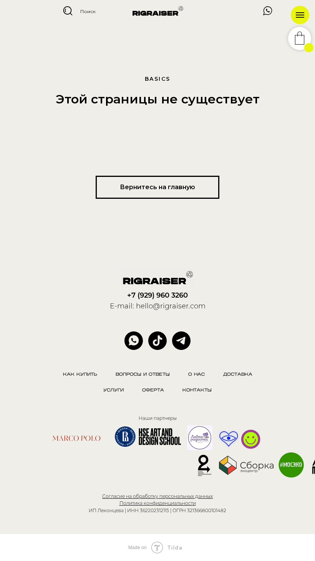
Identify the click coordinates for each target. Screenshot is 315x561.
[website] (157, 340)
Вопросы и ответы (143, 375)
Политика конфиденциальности (157, 503)
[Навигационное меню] (300, 15)
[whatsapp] (133, 340)
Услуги (113, 390)
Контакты (197, 390)
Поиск (88, 11)
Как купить (80, 375)
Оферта (153, 390)
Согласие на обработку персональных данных (157, 496)
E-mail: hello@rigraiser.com (158, 306)
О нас (196, 375)
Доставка (237, 375)
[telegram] (181, 340)
